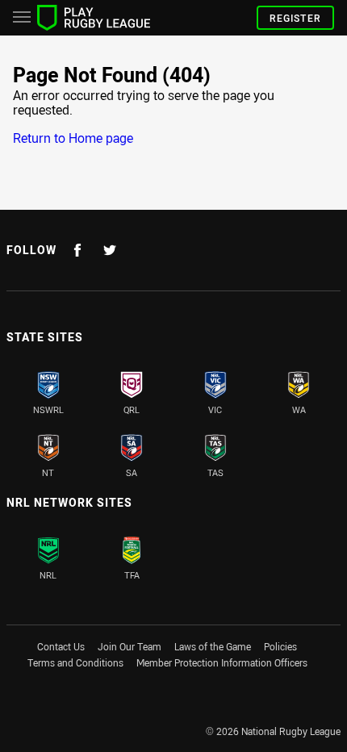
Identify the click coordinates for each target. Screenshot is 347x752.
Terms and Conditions (75, 662)
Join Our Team (129, 646)
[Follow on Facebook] (77, 250)
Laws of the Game (212, 646)
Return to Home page (73, 138)
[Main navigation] (22, 18)
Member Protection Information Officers (221, 662)
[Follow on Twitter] (109, 250)
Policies (280, 646)
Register (295, 17)
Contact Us (61, 646)
